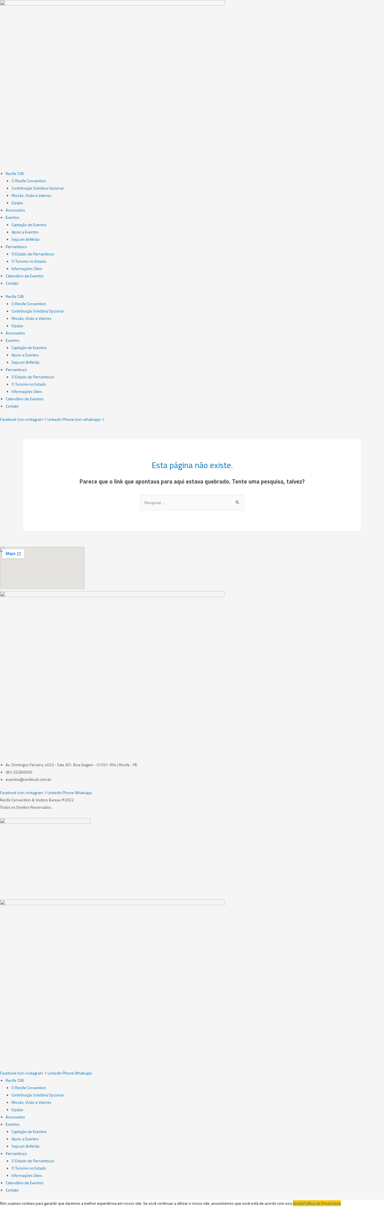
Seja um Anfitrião (26, 239)
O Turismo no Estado (29, 261)
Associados (15, 210)
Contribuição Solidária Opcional (38, 188)
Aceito (298, 1203)
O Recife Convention (29, 181)
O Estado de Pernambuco (33, 254)
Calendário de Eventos (25, 276)
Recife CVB (15, 173)
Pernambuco (16, 247)
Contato (12, 283)
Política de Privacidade (322, 1203)
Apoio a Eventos (25, 232)
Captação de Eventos (29, 225)
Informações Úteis (27, 268)
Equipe (17, 203)
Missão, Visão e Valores (31, 195)
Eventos (12, 217)
